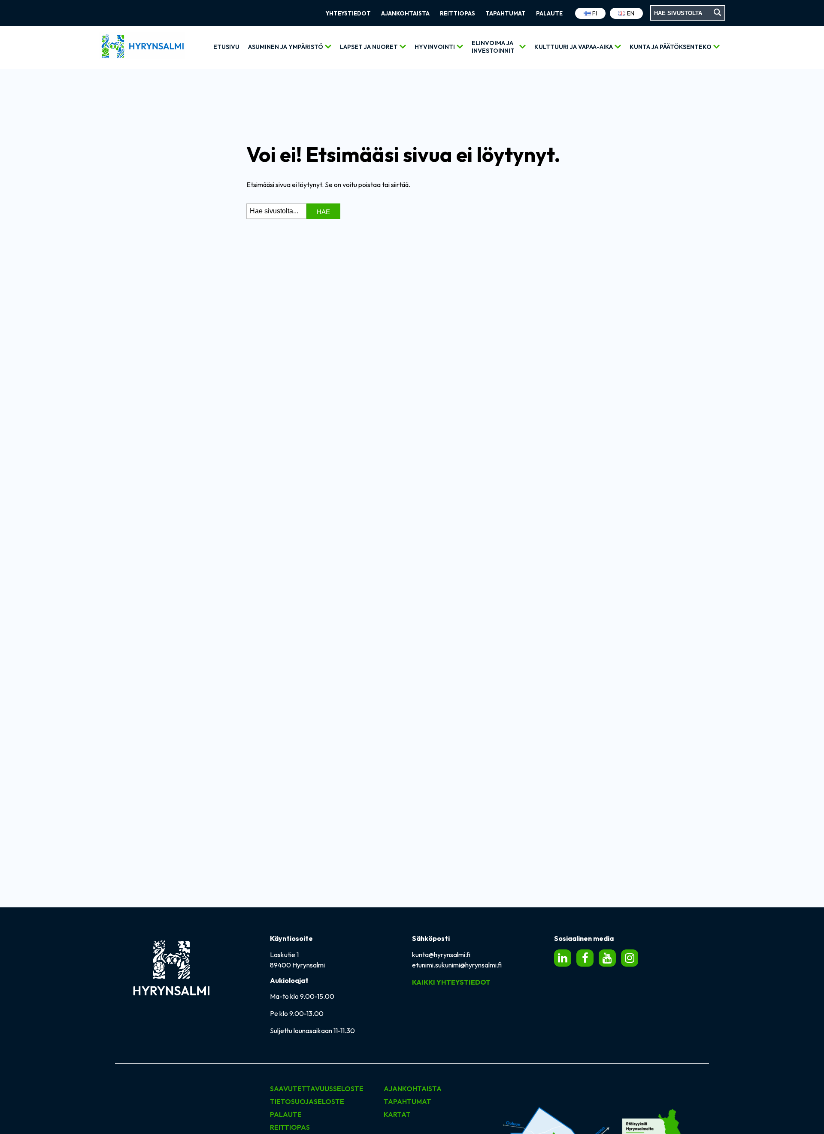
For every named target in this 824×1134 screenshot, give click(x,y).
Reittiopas (457, 13)
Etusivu (226, 47)
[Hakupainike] (717, 13)
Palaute (549, 13)
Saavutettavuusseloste (317, 1088)
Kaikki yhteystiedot (451, 982)
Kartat (397, 1114)
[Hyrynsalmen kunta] (142, 48)
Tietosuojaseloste (307, 1101)
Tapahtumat (505, 13)
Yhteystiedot (348, 13)
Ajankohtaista (405, 13)
